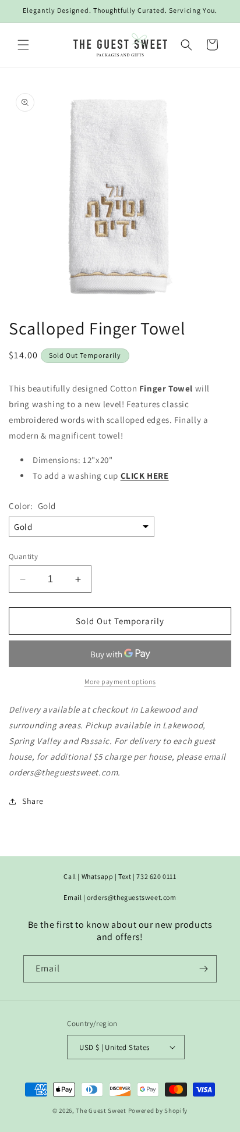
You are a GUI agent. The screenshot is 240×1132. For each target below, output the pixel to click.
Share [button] (33, 801)
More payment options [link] (120, 681)
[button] (23, 45)
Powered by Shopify (158, 1110)
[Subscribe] (203, 969)
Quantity (23, 556)
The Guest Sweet (101, 1110)
